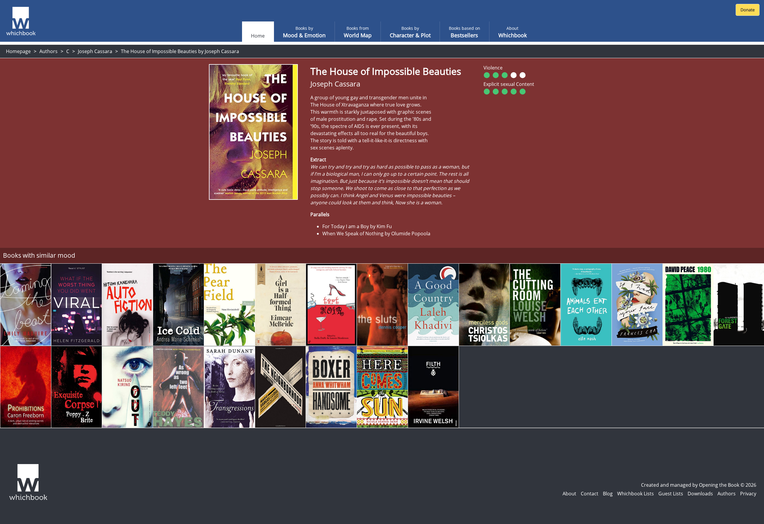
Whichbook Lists (635, 493)
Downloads (700, 493)
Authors (48, 51)
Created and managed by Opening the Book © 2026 (698, 485)
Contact (589, 493)
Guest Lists (670, 493)
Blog (608, 493)
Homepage (18, 51)
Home (258, 36)
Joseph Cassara (95, 51)
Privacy (748, 493)
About (569, 493)
